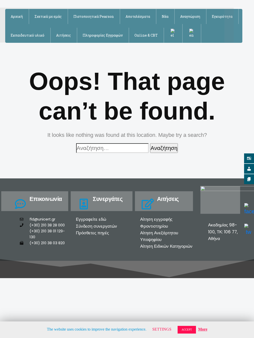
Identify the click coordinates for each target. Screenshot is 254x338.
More (202, 329)
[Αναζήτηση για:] (112, 148)
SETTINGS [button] (161, 329)
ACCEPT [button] (187, 329)
